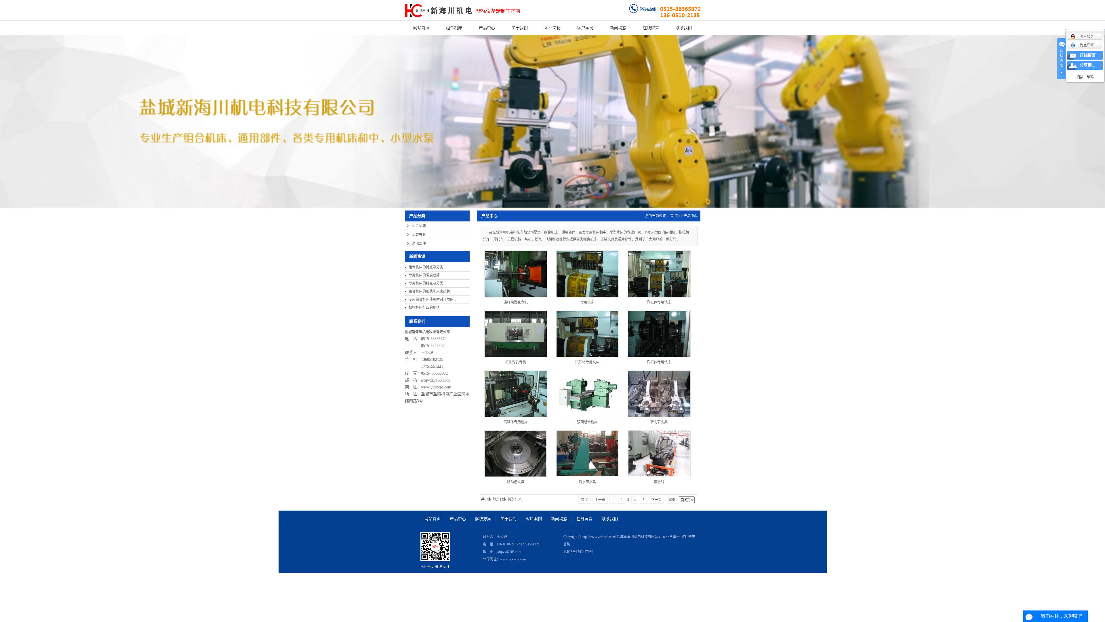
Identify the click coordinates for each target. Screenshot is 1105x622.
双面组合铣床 (587, 422)
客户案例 (585, 28)
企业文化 (552, 28)
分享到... (1087, 65)
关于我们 (520, 28)
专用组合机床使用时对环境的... (432, 299)
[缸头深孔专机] (515, 333)
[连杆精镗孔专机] (515, 273)
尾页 (671, 500)
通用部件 (419, 244)
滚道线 (659, 482)
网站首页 (421, 28)
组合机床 (454, 28)
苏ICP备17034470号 (578, 552)
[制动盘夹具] (515, 453)
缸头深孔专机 (515, 362)
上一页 (600, 500)
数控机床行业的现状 (424, 308)
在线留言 (651, 28)
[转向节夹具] (659, 393)
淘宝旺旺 (1087, 45)
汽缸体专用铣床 (659, 302)
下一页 (656, 500)
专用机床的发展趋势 (424, 275)
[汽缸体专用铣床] (659, 273)
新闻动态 (618, 28)
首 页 (674, 216)
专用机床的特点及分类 (426, 283)
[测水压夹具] (587, 453)
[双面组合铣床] (587, 393)
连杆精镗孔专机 (516, 302)
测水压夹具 (587, 482)
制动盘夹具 (515, 482)
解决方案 (483, 519)
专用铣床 (587, 302)
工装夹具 (419, 235)
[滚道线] (659, 453)
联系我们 (684, 28)
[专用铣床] (587, 273)
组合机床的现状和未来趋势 (429, 291)
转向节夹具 (659, 422)
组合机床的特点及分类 (426, 267)
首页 (584, 500)
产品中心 (487, 28)
